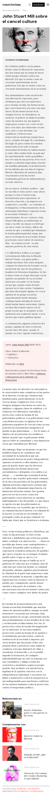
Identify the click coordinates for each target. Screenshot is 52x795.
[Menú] (48, 4)
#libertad (22, 789)
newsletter (38, 4)
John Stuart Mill (20, 344)
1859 (21, 364)
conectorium (11, 4)
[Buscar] (30, 5)
